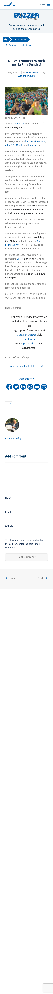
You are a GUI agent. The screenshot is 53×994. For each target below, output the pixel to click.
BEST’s (26, 258)
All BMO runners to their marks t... (21, 45)
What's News (20, 39)
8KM (43, 141)
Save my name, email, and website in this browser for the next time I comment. (25, 544)
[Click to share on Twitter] (16, 386)
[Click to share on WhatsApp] (30, 386)
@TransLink (29, 343)
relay (7, 145)
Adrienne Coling (26, 75)
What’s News (32, 72)
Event (8, 404)
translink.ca (29, 339)
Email (8, 512)
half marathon (32, 141)
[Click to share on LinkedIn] (23, 386)
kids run (32, 145)
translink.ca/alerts (26, 334)
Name (8, 498)
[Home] (5, 39)
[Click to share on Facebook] (9, 386)
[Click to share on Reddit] (37, 386)
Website (9, 526)
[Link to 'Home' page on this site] (9, 5)
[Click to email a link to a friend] (44, 386)
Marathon (20, 123)
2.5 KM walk (17, 145)
